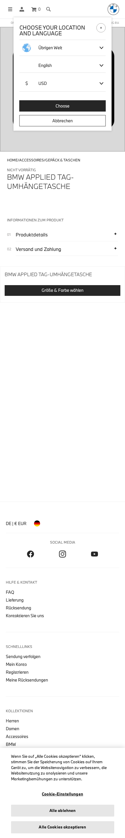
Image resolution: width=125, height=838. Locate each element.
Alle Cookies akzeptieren (62, 827)
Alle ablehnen (62, 810)
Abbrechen (62, 120)
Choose (62, 106)
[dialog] (62, 419)
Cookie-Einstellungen (62, 794)
